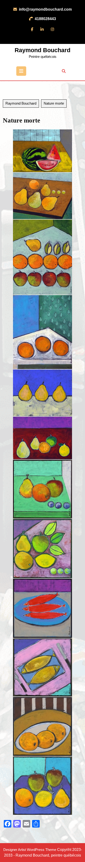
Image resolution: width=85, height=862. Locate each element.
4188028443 (46, 19)
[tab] (21, 71)
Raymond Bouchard (42, 50)
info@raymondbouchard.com (45, 9)
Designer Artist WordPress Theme (29, 850)
